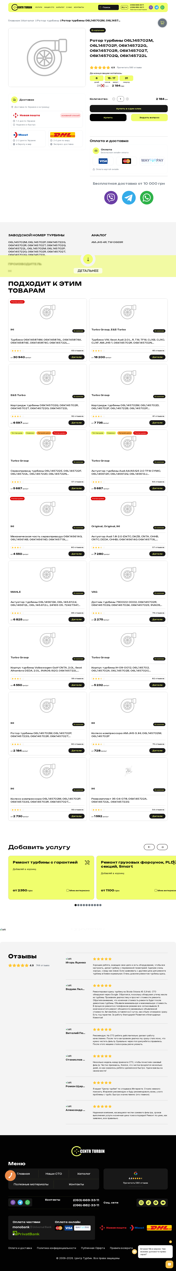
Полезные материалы (31, 1184)
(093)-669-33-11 (137, 5)
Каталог (60, 7)
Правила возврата (121, 1248)
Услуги (38, 7)
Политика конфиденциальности (56, 1248)
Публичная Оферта (93, 1248)
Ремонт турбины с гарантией (45, 862)
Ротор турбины (48, 20)
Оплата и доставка (20, 1248)
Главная (14, 20)
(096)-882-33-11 (137, 7)
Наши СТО (49, 7)
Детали (77, 357)
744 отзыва (43, 965)
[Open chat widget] (169, 1264)
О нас (69, 7)
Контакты (79, 7)
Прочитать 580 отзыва (135, 1183)
